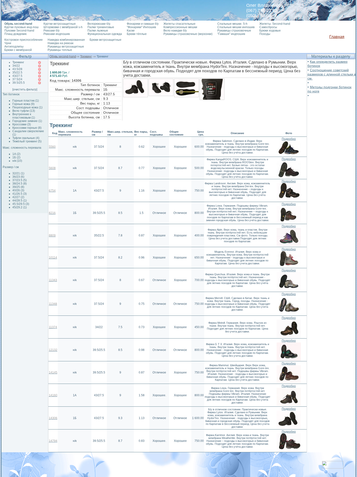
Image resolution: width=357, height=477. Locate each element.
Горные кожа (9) (23, 104)
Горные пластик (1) (25, 100)
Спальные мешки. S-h (232, 23)
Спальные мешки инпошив (236, 27)
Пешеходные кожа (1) (27, 107)
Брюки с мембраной (18, 50)
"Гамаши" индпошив (231, 34)
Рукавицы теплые (60, 50)
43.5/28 (17, 69)
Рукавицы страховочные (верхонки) (187, 34)
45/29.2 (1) (19, 207)
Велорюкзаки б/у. (99, 23)
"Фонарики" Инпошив (141, 27)
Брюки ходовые (270, 30)
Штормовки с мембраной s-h (63, 27)
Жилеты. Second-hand (274, 23)
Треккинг (86, 56)
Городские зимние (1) (27, 121)
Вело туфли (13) (23, 111)
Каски (131, 30)
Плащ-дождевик (15, 34)
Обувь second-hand (63, 56)
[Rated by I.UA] (332, 467)
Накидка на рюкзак (60, 43)
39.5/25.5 (18, 82)
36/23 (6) (18, 176)
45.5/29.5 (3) (20, 204)
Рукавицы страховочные (234, 30)
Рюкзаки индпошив (56, 34)
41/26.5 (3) (19, 193)
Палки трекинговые (100, 27)
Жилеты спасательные (179, 23)
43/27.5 (17, 76)
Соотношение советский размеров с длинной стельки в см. (331, 74)
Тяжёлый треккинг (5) (27, 141)
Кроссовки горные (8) (27, 127)
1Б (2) (16, 157)
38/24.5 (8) (19, 183)
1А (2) (16, 154)
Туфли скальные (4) (25, 138)
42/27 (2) (18, 197)
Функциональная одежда (104, 34)
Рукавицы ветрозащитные (66, 46)
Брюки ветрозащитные (105, 39)
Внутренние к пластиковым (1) (23, 116)
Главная (336, 37)
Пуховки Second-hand (19, 30)
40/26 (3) (18, 190)
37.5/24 (17, 79)
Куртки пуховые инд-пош (21, 27)
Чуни (7, 43)
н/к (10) (17, 160)
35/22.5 (17, 72)
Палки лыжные (97, 30)
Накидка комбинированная (66, 39)
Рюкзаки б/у (51, 30)
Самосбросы (268, 27)
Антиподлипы (14, 46)
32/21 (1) (18, 173)
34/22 (16, 65)
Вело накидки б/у (175, 30)
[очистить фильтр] (24, 89)
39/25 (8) (18, 187)
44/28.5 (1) (19, 200)
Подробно (289, 139)
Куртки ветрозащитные (59, 23)
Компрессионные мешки (180, 27)
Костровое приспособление (23, 39)
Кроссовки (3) (21, 124)
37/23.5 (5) (19, 180)
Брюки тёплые (137, 34)
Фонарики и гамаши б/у (143, 23)
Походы (264, 34)
